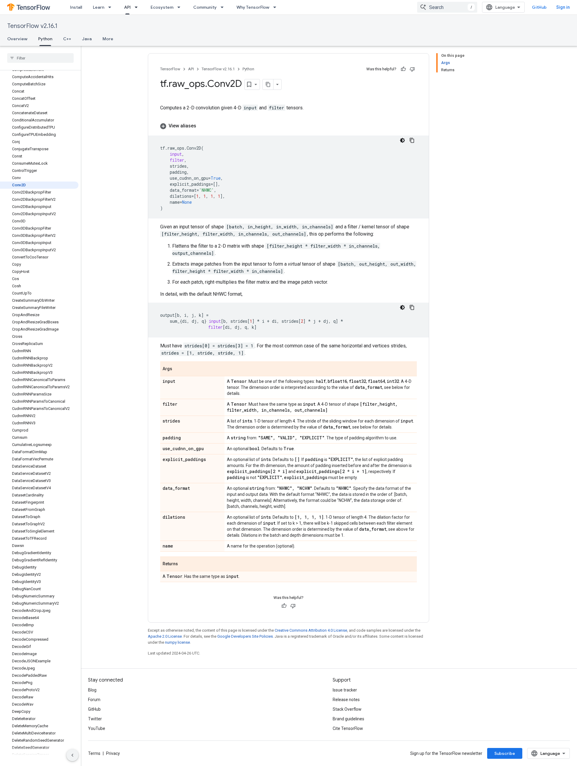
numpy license (177, 642)
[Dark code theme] (402, 140)
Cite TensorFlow (348, 728)
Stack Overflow (347, 709)
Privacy (113, 753)
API (127, 7)
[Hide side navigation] (72, 755)
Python (45, 38)
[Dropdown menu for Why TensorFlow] (276, 7)
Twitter (95, 718)
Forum (94, 699)
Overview (17, 38)
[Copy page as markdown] (268, 84)
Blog (92, 690)
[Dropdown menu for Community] (224, 7)
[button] (288, 126)
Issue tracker (345, 690)
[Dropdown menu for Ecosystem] (180, 7)
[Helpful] (403, 69)
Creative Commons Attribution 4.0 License (311, 630)
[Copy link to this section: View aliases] (202, 126)
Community (205, 7)
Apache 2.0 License (165, 636)
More (107, 38)
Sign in (563, 7)
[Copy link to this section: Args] (178, 369)
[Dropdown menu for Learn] (111, 7)
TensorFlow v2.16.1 (32, 26)
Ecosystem (162, 7)
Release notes (346, 699)
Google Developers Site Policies (245, 636)
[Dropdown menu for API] (138, 7)
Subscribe (504, 753)
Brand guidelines (348, 718)
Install (76, 7)
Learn (98, 7)
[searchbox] (40, 58)
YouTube (96, 728)
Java (87, 38)
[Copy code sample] (412, 140)
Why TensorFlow (253, 7)
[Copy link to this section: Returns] (184, 564)
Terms (94, 753)
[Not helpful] (412, 69)
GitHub (539, 7)
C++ (67, 38)
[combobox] (447, 7)
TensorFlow (170, 69)
